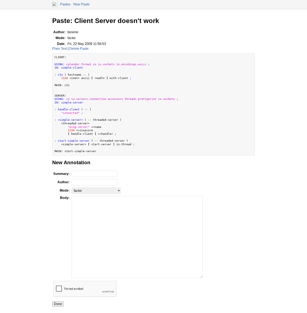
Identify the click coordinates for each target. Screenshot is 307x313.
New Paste (81, 4)
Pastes (65, 4)
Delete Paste (79, 48)
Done (58, 304)
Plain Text (59, 48)
